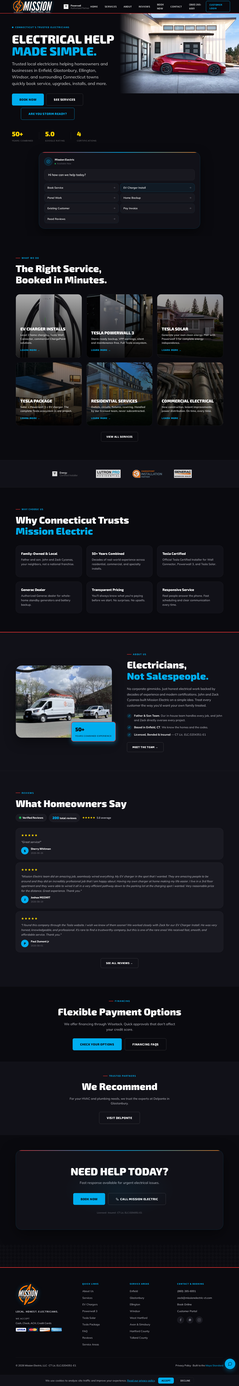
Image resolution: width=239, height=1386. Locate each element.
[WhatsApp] (190, 1320)
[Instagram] (199, 1320)
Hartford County (139, 1331)
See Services (64, 99)
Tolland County (139, 1337)
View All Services (119, 436)
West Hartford (138, 1318)
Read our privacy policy (141, 1380)
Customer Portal (187, 1311)
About (128, 6)
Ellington (135, 1304)
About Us (88, 1291)
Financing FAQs (145, 1044)
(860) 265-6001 (195, 6)
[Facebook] (180, 1320)
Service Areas (90, 1344)
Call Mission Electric (139, 1199)
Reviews (144, 6)
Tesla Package (91, 1324)
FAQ (85, 1331)
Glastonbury (137, 1298)
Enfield (134, 1291)
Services (111, 6)
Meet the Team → (145, 747)
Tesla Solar (89, 1318)
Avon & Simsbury (140, 1324)
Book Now (160, 6)
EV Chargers (90, 1304)
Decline (185, 1380)
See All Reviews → (119, 963)
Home (94, 6)
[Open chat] (230, 1364)
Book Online (184, 1304)
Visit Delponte (119, 1118)
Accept (166, 1380)
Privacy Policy (183, 1365)
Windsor (135, 1311)
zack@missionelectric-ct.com (194, 1298)
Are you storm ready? (48, 113)
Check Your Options (97, 1044)
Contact (176, 6)
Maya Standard (214, 1365)
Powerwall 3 (89, 1311)
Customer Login (215, 6)
